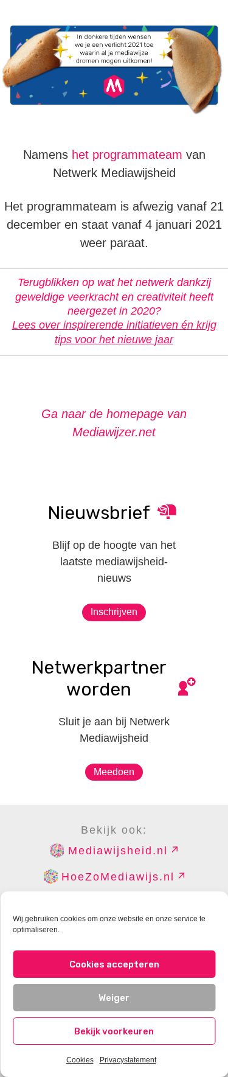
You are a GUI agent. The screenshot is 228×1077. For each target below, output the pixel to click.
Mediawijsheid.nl (118, 851)
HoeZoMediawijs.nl (117, 877)
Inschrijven (114, 612)
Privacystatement (128, 1060)
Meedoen (114, 772)
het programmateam (127, 154)
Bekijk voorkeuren (114, 1031)
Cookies (80, 1060)
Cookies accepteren (114, 964)
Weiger (114, 997)
